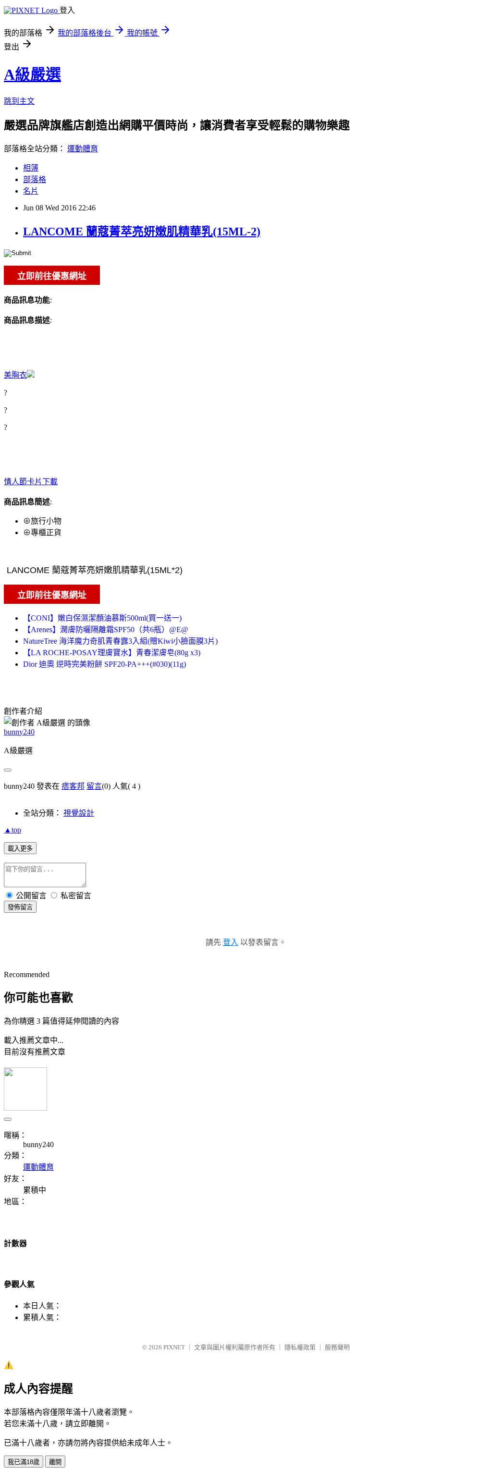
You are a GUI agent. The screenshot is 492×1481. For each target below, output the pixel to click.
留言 (94, 786)
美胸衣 (15, 375)
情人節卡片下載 (31, 481)
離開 (55, 1462)
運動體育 (82, 149)
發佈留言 (20, 907)
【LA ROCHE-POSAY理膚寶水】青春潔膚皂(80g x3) (111, 653)
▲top (12, 830)
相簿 (30, 168)
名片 (30, 191)
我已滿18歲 (23, 1462)
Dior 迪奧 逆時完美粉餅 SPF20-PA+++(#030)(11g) (104, 664)
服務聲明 (337, 1347)
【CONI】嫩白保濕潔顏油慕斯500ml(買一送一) (102, 618)
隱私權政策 (300, 1347)
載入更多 (20, 848)
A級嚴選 (32, 74)
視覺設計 (78, 813)
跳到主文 (19, 101)
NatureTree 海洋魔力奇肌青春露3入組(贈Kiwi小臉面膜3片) (120, 641)
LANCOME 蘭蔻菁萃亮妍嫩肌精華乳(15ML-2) (141, 231)
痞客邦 (73, 786)
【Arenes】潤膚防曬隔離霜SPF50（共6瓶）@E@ (105, 629)
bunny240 (19, 732)
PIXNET (174, 1347)
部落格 (34, 179)
